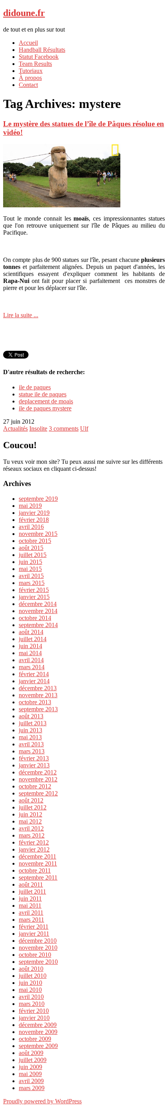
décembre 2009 (38, 1024)
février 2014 (34, 674)
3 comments (64, 428)
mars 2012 (32, 835)
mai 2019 (30, 505)
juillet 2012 (32, 807)
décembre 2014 (38, 604)
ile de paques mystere (45, 408)
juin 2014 (30, 646)
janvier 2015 (34, 597)
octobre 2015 (35, 540)
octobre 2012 (35, 786)
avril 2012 (31, 828)
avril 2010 (31, 996)
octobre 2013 (35, 702)
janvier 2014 (34, 681)
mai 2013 (30, 737)
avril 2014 (31, 660)
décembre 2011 (37, 856)
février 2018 (34, 519)
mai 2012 (30, 821)
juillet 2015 (32, 554)
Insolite (38, 428)
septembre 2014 (38, 625)
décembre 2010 (38, 940)
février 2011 (33, 926)
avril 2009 (31, 1081)
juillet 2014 (32, 639)
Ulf (84, 428)
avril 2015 (31, 576)
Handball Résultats (42, 49)
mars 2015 (32, 583)
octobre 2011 (35, 870)
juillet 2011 (32, 891)
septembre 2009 (38, 1046)
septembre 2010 (38, 961)
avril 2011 (31, 912)
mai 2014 (30, 653)
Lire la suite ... (20, 315)
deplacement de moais (46, 401)
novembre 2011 (38, 863)
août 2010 (31, 968)
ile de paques (35, 387)
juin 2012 (30, 814)
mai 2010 (30, 989)
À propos (30, 77)
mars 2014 (32, 667)
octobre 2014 (35, 618)
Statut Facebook (39, 56)
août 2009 (31, 1053)
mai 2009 (30, 1074)
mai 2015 (30, 568)
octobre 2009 (35, 1039)
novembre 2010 (38, 947)
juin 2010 (30, 982)
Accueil (28, 42)
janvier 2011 (34, 933)
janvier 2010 (34, 1017)
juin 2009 (30, 1067)
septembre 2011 (38, 877)
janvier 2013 (34, 765)
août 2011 (31, 884)
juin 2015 (30, 561)
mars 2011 (31, 919)
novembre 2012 (38, 779)
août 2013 (31, 716)
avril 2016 (31, 526)
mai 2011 (30, 905)
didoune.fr (24, 13)
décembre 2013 (38, 688)
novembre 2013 (38, 695)
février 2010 (34, 1010)
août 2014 (31, 632)
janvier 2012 (34, 849)
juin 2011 (30, 898)
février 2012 (34, 842)
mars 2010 (32, 1003)
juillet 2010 (32, 975)
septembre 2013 (38, 709)
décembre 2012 (38, 772)
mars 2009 (32, 1088)
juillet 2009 (32, 1060)
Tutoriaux (31, 70)
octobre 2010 (35, 954)
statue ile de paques (42, 394)
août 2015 (31, 547)
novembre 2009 (38, 1031)
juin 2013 (30, 730)
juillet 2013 (32, 723)
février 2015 (34, 590)
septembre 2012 (38, 793)
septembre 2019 (38, 498)
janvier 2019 (34, 512)
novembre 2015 (38, 533)
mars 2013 (32, 751)
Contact (28, 84)
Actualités (15, 428)
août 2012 (31, 800)
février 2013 (34, 758)
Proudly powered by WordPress (42, 1101)
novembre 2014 (38, 611)
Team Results (35, 63)
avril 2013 (31, 744)
